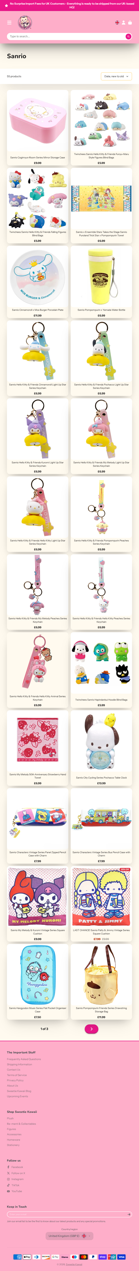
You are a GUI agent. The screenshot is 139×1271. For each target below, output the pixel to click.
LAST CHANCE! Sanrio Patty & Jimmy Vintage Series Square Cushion (101, 904)
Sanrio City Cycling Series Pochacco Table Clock (101, 748)
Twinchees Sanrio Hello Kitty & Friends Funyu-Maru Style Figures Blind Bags (101, 127)
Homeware (13, 1139)
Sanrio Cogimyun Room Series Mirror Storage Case (37, 127)
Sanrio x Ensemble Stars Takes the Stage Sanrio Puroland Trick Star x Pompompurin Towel (101, 205)
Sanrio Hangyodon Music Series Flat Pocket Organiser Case (37, 981)
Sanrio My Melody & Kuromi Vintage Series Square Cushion (37, 904)
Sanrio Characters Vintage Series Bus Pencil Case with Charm (101, 826)
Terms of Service (17, 1075)
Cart (130, 23)
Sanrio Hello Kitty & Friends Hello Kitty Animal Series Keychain (37, 670)
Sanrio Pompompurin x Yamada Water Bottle (101, 282)
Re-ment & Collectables (21, 1123)
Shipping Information (19, 1064)
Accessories (14, 1134)
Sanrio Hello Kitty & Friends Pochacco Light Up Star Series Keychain (101, 358)
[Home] (24, 23)
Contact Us (13, 1069)
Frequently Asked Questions (24, 1059)
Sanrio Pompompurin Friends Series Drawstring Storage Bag (101, 981)
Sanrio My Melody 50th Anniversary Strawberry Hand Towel (37, 748)
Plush (10, 1118)
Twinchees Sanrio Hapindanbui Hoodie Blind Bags (101, 670)
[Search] (128, 36)
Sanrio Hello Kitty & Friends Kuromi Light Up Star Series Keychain (37, 436)
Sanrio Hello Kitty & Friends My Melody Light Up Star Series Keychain (101, 436)
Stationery (13, 1145)
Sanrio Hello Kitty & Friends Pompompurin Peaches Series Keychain (101, 514)
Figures (11, 1129)
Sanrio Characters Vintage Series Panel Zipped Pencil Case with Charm (37, 826)
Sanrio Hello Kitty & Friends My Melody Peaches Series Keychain (37, 592)
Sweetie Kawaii (74, 1264)
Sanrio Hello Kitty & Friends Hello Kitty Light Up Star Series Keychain (37, 514)
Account (124, 23)
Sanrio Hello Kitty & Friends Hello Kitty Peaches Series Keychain (101, 592)
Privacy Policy (15, 1080)
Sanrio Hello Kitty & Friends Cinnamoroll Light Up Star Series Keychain (37, 358)
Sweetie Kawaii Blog (19, 1091)
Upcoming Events (17, 1096)
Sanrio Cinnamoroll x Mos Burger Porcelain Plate (37, 282)
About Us (12, 1085)
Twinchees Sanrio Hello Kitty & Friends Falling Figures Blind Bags (37, 205)
